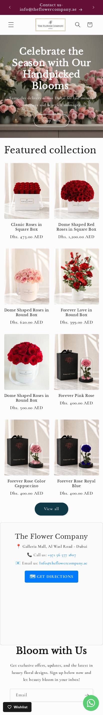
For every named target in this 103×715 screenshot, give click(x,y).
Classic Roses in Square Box (26, 226)
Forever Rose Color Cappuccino (27, 483)
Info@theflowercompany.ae (63, 563)
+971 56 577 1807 (62, 554)
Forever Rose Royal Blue (76, 483)
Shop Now (51, 120)
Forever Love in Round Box (76, 312)
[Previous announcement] (9, 7)
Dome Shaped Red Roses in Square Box (76, 226)
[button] (11, 25)
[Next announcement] (93, 7)
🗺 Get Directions (52, 576)
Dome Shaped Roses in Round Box (26, 312)
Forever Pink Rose (76, 395)
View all (51, 508)
